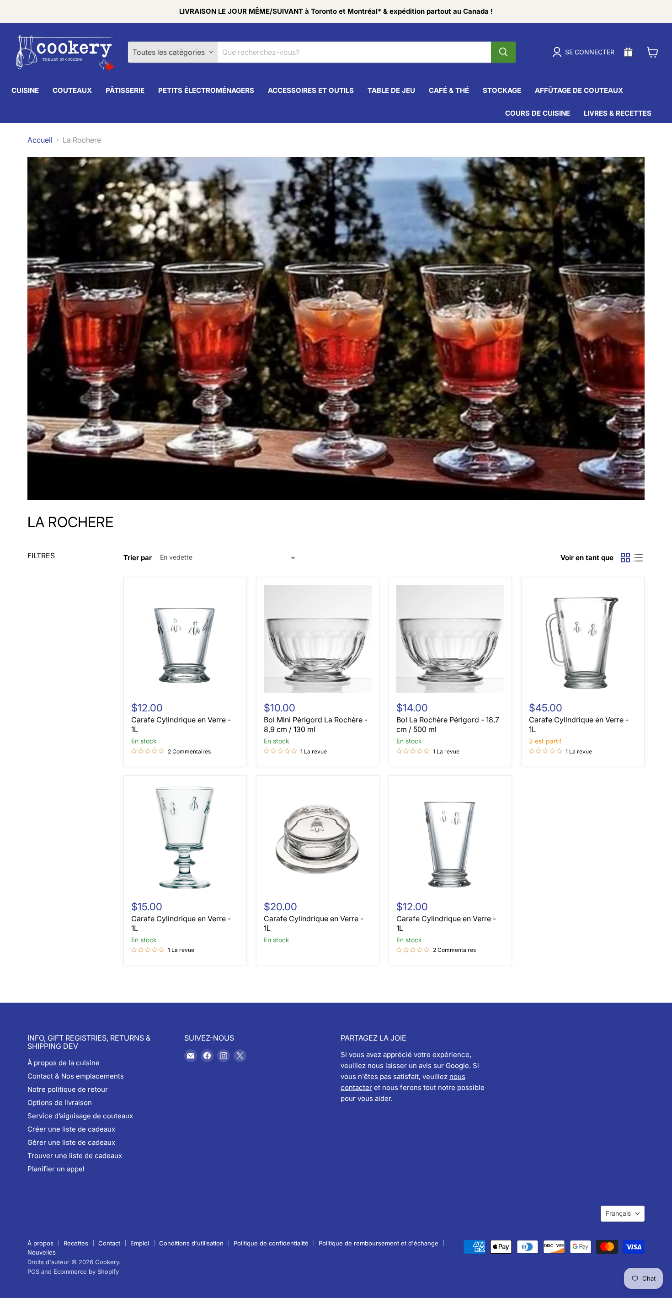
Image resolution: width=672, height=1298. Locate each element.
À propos (40, 1243)
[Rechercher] (503, 52)
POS (33, 1271)
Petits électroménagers (206, 90)
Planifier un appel (56, 1168)
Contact (109, 1243)
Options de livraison (59, 1102)
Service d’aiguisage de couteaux (80, 1115)
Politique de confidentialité (271, 1243)
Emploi (139, 1243)
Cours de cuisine (537, 113)
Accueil (40, 140)
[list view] (638, 557)
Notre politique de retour (67, 1089)
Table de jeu (391, 90)
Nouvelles (41, 1252)
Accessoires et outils (311, 90)
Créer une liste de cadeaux (71, 1129)
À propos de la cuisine (63, 1062)
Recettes (76, 1243)
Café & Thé (449, 90)
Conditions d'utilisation (191, 1243)
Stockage (502, 90)
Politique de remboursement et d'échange (378, 1243)
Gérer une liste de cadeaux (71, 1142)
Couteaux (72, 90)
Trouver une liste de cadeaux (74, 1155)
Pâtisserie (125, 90)
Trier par (137, 557)
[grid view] (625, 557)
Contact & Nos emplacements (75, 1076)
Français (618, 1213)
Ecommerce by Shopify (86, 1271)
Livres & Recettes (617, 113)
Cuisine (25, 90)
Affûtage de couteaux (579, 90)
